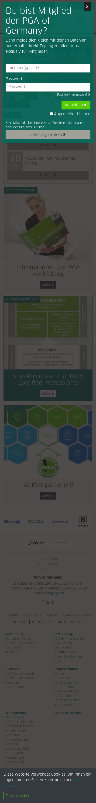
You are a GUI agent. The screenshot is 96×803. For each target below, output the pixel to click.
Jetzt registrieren (47, 134)
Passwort (14, 79)
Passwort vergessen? (72, 94)
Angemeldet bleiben (71, 114)
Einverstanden (17, 796)
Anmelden (74, 105)
